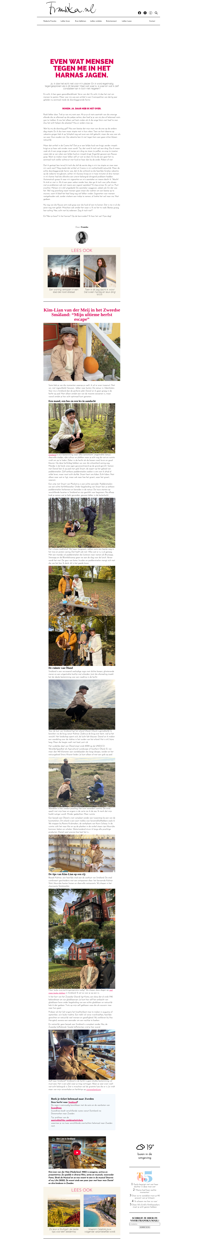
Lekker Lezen (127, 21)
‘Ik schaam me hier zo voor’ (145, 1201)
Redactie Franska (50, 21)
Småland (52, 455)
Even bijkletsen (80, 21)
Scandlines (56, 1108)
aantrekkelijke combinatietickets (67, 1120)
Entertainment (111, 21)
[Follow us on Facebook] (140, 13)
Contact (152, 21)
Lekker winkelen (96, 21)
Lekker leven (65, 21)
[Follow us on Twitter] (152, 13)
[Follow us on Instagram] (146, 13)
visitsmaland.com (93, 1089)
